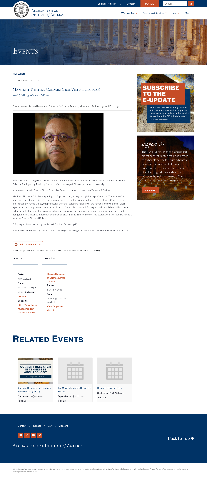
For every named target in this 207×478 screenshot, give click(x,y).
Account (63, 425)
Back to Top (179, 438)
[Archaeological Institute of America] (21, 9)
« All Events (19, 73)
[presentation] (35, 371)
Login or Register (107, 3)
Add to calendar (28, 244)
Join (174, 13)
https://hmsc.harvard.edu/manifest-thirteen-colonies (27, 309)
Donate (149, 3)
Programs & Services (153, 13)
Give (186, 13)
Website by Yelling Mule (171, 469)
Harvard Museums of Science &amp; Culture (56, 278)
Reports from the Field (109, 387)
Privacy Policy (155, 469)
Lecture (22, 296)
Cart (50, 425)
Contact (131, 3)
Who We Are (128, 13)
